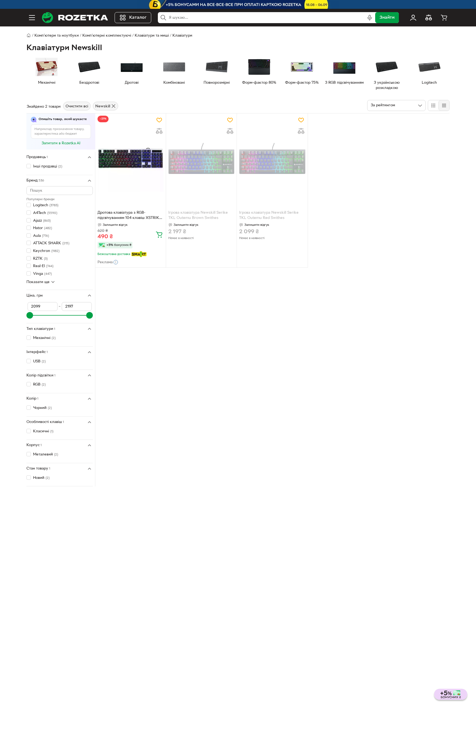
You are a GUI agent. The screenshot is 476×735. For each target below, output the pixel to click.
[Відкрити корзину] (444, 17)
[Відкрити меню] (31, 17)
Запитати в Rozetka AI (61, 143)
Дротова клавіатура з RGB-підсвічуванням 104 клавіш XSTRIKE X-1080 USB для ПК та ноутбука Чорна (129, 216)
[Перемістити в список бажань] (159, 120)
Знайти (387, 17)
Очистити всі (77, 106)
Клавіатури (182, 35)
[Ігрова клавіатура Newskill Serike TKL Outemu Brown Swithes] (201, 159)
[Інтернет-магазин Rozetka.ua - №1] (75, 17)
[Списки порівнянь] (428, 17)
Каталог (138, 17)
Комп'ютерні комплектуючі (106, 35)
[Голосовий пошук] (369, 17)
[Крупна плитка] (433, 105)
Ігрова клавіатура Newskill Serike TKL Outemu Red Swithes (269, 215)
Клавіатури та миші (152, 35)
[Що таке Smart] (139, 254)
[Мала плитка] (444, 105)
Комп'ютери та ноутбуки (56, 35)
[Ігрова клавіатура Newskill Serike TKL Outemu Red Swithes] (272, 159)
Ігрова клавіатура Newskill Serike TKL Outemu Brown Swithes (198, 215)
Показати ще (38, 282)
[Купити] (159, 234)
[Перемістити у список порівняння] (159, 131)
